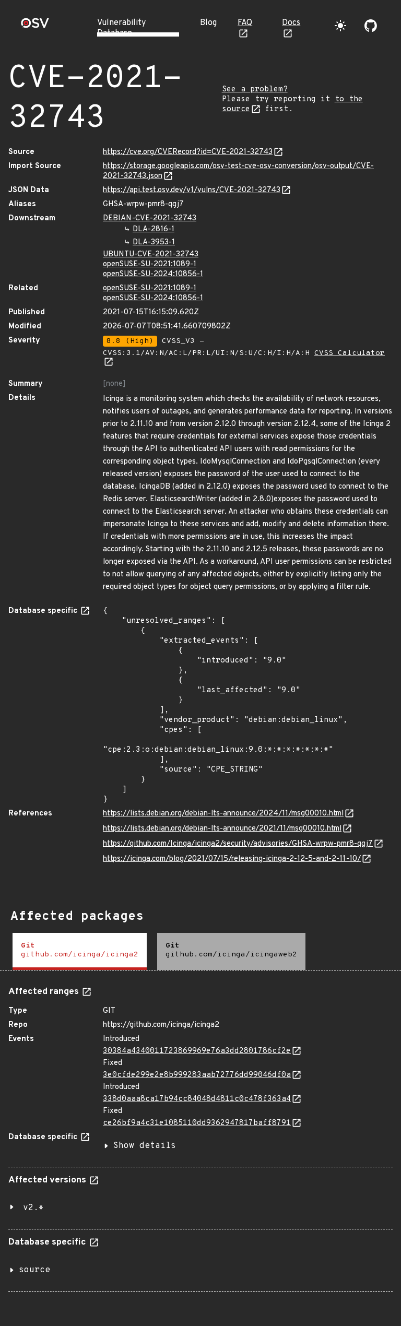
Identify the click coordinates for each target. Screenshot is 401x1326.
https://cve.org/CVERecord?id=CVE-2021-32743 (188, 152)
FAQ (245, 23)
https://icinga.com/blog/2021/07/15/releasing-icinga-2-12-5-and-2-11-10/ (232, 859)
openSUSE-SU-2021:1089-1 (149, 264)
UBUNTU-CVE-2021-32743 (150, 254)
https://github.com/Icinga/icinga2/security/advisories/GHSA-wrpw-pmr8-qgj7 (238, 844)
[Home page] (35, 26)
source (34, 1270)
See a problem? (255, 89)
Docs (291, 23)
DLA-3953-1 (154, 242)
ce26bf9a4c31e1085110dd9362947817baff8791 (197, 1123)
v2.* (33, 1208)
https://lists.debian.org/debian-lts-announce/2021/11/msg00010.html (222, 829)
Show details (144, 1146)
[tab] (80, 951)
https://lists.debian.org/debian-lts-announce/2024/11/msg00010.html (223, 814)
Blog (208, 23)
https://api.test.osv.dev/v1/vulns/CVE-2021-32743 (191, 190)
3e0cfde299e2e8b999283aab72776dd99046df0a (197, 1075)
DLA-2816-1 (153, 229)
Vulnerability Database (121, 28)
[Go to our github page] (370, 25)
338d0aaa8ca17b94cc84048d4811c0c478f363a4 (197, 1099)
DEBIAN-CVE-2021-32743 (149, 218)
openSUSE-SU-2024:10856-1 (153, 274)
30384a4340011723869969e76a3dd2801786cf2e (197, 1051)
